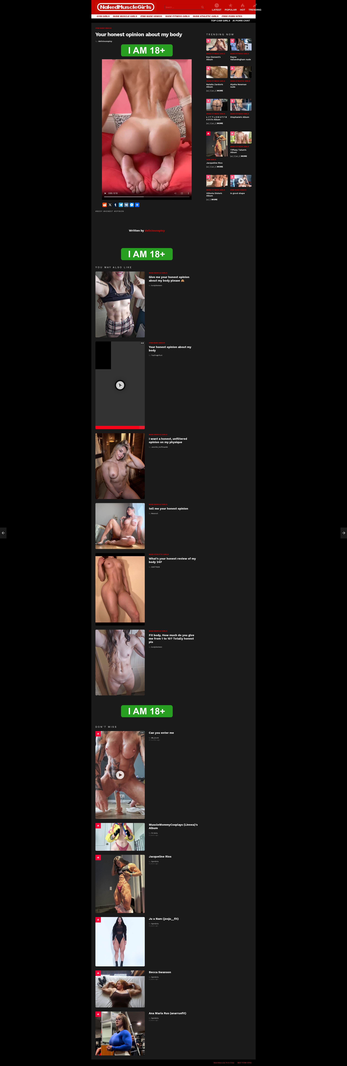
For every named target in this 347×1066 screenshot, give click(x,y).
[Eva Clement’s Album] (217, 45)
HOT (242, 9)
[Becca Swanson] (120, 988)
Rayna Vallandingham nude (240, 58)
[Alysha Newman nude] (241, 72)
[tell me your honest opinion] (120, 526)
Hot (98, 733)
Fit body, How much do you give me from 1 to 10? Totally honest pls (171, 638)
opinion (119, 211)
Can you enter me (161, 732)
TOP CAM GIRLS (220, 20)
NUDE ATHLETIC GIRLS (205, 16)
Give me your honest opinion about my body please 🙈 (169, 278)
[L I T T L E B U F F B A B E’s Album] (217, 105)
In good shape (237, 193)
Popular (208, 41)
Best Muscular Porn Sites (224, 1063)
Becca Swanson (160, 972)
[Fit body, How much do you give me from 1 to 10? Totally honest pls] (120, 662)
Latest (216, 9)
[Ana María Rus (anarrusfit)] (120, 1033)
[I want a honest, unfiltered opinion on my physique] (120, 466)
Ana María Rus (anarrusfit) (167, 1013)
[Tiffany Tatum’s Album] (241, 137)
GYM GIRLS (103, 16)
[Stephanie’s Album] (241, 105)
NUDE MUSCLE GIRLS (125, 16)
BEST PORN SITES (245, 1063)
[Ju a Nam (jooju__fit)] (120, 941)
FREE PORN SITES (232, 16)
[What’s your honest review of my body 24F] (120, 589)
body (99, 211)
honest (109, 211)
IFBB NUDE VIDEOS (151, 16)
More (220, 90)
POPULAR (231, 9)
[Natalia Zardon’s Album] (217, 72)
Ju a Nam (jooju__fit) (164, 918)
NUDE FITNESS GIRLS (177, 16)
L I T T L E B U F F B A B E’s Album (216, 118)
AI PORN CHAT (241, 20)
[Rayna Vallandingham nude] (241, 45)
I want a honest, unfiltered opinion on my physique (168, 440)
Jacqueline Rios (160, 856)
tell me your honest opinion (168, 508)
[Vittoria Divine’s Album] (217, 181)
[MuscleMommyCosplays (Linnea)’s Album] (120, 837)
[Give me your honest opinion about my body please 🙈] (120, 304)
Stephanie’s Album (239, 117)
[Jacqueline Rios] (120, 884)
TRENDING (255, 9)
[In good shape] (241, 181)
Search (202, 8)
